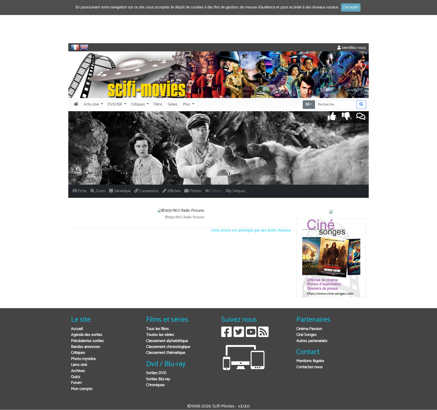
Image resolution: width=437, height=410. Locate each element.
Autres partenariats (312, 341)
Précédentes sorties (87, 341)
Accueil (77, 329)
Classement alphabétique (167, 341)
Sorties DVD (156, 373)
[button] (93, 104)
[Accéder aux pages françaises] (75, 47)
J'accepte (350, 7)
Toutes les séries (160, 335)
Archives (78, 371)
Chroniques (155, 385)
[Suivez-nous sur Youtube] (251, 335)
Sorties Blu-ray (158, 379)
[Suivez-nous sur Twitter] (239, 335)
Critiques (78, 353)
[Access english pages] (84, 47)
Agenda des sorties (86, 335)
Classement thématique (165, 353)
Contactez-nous (309, 367)
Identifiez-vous (353, 48)
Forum (76, 383)
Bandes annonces (85, 347)
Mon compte (81, 389)
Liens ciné (79, 365)
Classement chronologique (168, 347)
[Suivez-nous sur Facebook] (226, 335)
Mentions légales (310, 361)
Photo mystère (83, 359)
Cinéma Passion (309, 329)
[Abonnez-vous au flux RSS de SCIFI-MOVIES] (263, 335)
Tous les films (157, 329)
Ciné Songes (306, 335)
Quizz (75, 377)
